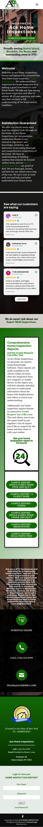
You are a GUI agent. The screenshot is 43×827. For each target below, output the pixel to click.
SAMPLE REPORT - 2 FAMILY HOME (21, 495)
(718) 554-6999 (23, 749)
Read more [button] (10, 235)
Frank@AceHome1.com (21, 685)
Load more (21, 299)
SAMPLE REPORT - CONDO (21, 504)
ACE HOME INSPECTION (29, 820)
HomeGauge (32, 822)
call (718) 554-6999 (21, 657)
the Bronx (25, 51)
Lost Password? (21, 807)
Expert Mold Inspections (21, 321)
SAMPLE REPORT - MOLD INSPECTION (21, 534)
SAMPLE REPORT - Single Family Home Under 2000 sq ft (21, 515)
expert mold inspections (16, 164)
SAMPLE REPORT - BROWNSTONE (21, 525)
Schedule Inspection (21, 38)
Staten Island (31, 48)
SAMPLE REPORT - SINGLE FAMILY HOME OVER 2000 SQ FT (21, 485)
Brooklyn (12, 51)
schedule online (21, 630)
